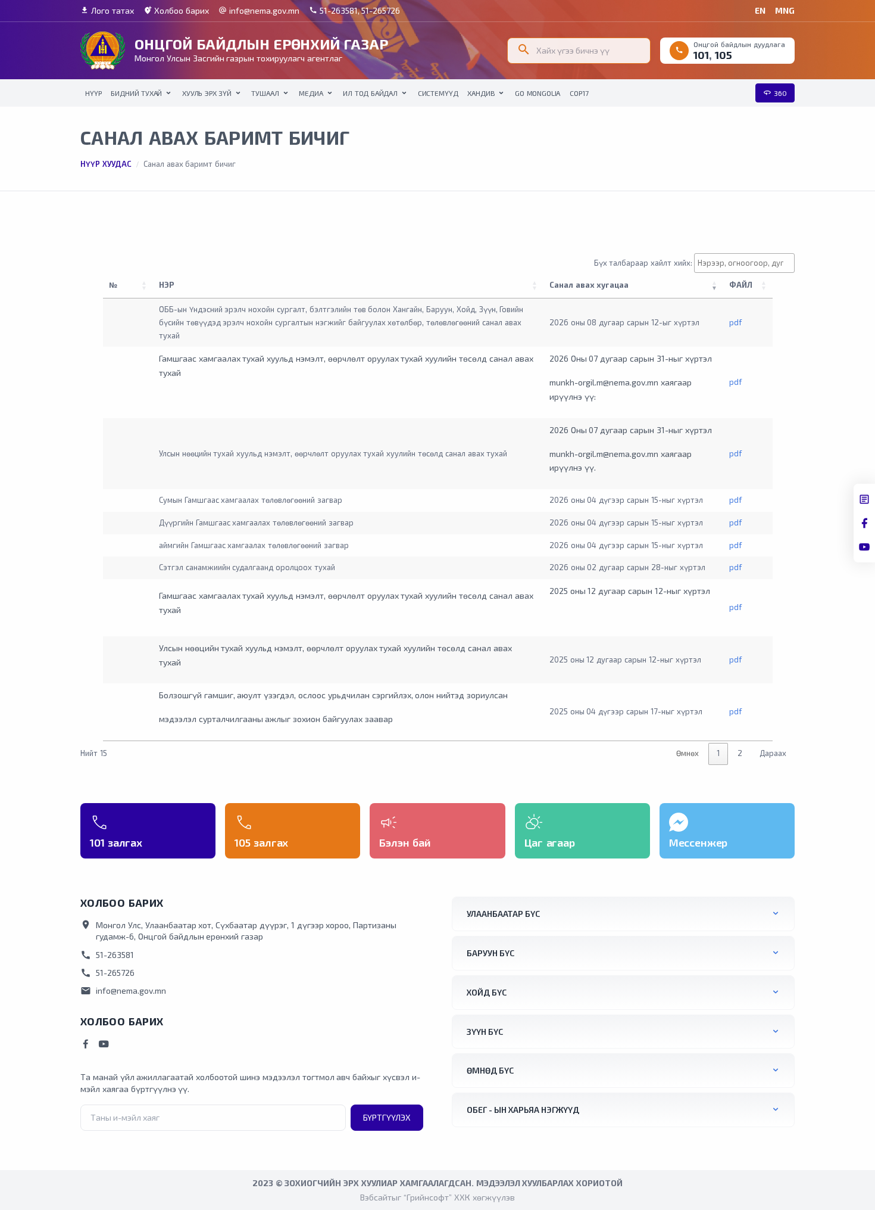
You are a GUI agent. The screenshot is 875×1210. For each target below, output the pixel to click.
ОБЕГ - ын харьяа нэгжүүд (523, 1110)
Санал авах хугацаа (589, 285)
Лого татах (107, 10)
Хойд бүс (487, 992)
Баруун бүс (490, 953)
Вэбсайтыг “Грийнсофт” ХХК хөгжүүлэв (437, 1197)
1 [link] (718, 753)
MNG (785, 10)
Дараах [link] (773, 753)
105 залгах (261, 842)
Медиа (311, 93)
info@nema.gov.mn (258, 10)
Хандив (481, 93)
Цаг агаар (549, 842)
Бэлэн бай (404, 842)
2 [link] (740, 753)
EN (760, 10)
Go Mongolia (537, 93)
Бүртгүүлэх (387, 1117)
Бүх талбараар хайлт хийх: (643, 262)
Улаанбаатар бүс (503, 914)
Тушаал (265, 93)
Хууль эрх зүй (207, 93)
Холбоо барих (176, 10)
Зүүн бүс (485, 1032)
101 (701, 54)
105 (723, 54)
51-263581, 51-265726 (355, 10)
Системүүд (438, 93)
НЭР (166, 285)
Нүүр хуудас (106, 164)
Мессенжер (698, 842)
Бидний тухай (136, 93)
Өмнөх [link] (687, 753)
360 (775, 92)
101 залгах (116, 842)
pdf (735, 322)
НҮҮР (93, 93)
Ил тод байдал (370, 93)
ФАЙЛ (743, 285)
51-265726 (107, 973)
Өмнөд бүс (490, 1070)
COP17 (579, 93)
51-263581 (107, 955)
